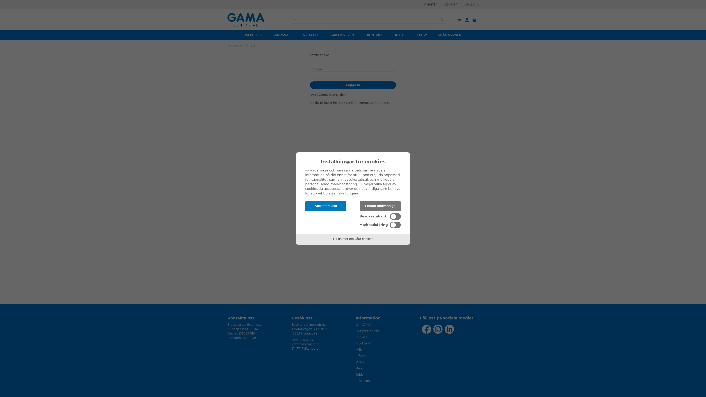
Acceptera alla (326, 206)
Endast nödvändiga (380, 206)
